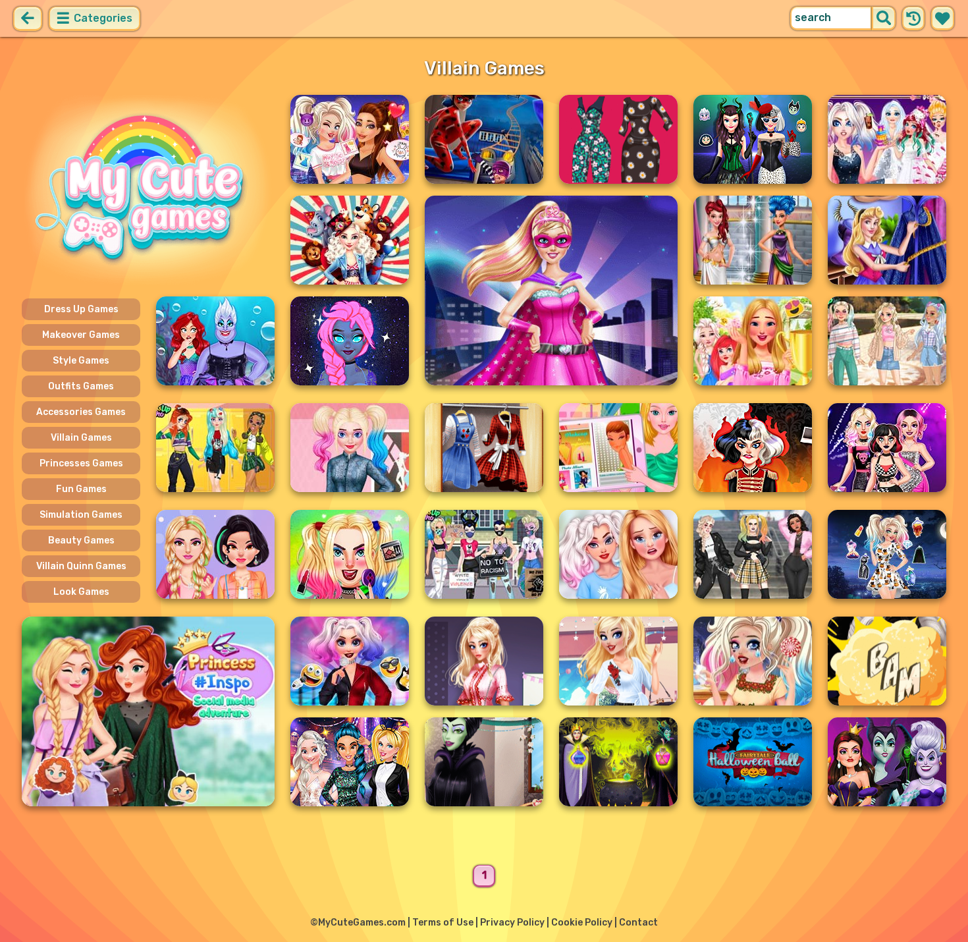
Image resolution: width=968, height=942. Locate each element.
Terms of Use (442, 922)
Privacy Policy (512, 922)
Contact (638, 922)
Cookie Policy (581, 922)
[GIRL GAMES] (148, 190)
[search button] (884, 18)
